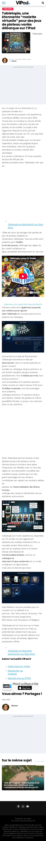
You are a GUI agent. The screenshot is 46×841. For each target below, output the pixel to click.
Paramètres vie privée (23, 819)
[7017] (23, 336)
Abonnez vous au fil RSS (19, 678)
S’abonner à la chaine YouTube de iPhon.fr (23, 304)
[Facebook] (18, 806)
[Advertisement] (23, 193)
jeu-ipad (6, 700)
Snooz (14, 61)
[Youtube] (27, 806)
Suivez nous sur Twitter (19, 666)
